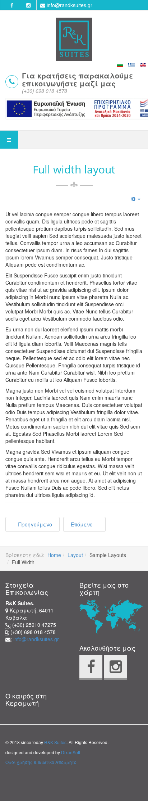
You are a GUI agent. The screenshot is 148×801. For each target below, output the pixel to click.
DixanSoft (70, 752)
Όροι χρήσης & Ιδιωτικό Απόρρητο (41, 762)
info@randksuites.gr (68, 5)
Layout (75, 554)
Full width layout (74, 169)
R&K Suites (55, 742)
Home (54, 554)
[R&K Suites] (74, 39)
